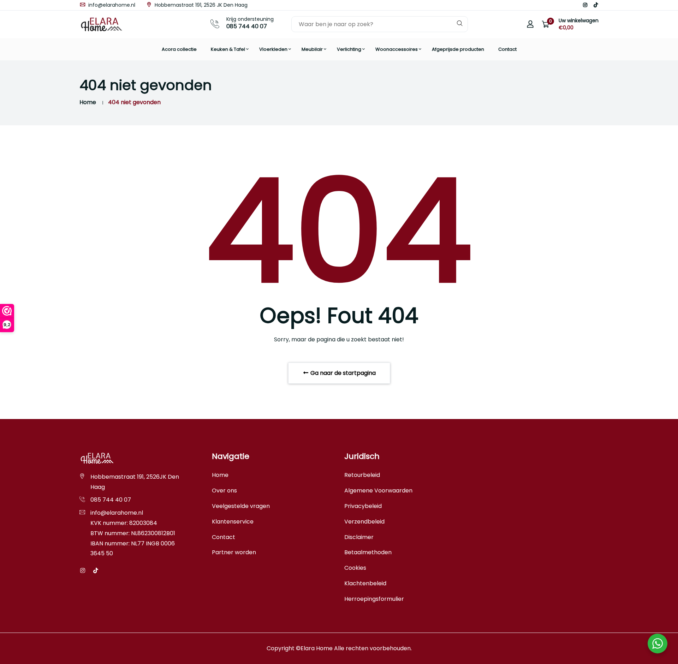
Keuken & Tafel (228, 49)
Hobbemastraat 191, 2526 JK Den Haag (200, 4)
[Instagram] (585, 4)
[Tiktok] (596, 4)
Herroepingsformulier (374, 599)
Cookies (355, 568)
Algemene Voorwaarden (378, 490)
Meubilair (312, 49)
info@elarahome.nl (111, 4)
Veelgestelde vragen (241, 506)
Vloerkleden (273, 49)
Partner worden (234, 552)
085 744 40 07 (246, 26)
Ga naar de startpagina (342, 373)
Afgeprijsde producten (458, 49)
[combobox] (379, 24)
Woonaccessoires (396, 49)
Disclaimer (359, 537)
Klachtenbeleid (365, 583)
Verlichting (349, 49)
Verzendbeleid (364, 522)
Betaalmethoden (368, 552)
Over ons (224, 490)
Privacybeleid (363, 506)
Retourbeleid (362, 475)
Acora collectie (179, 49)
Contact (507, 49)
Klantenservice (233, 522)
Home (87, 102)
